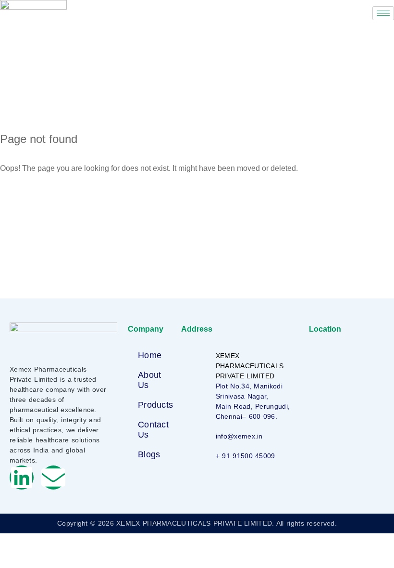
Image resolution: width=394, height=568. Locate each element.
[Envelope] (53, 477)
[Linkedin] (22, 477)
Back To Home (43, 199)
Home (149, 355)
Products (155, 405)
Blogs (149, 454)
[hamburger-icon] (383, 13)
